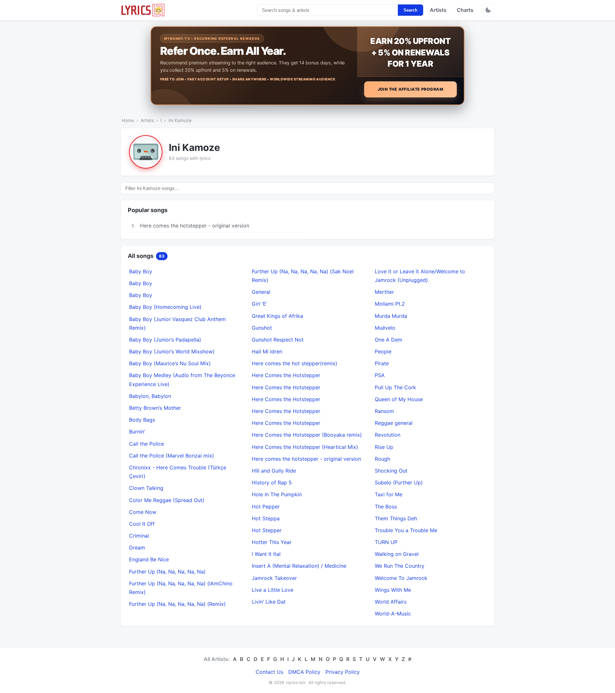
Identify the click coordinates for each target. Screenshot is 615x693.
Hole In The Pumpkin (277, 494)
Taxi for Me (388, 494)
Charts (465, 10)
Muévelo (385, 328)
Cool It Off (142, 524)
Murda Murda (391, 316)
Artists (438, 10)
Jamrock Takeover (274, 578)
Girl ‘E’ (259, 304)
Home (128, 120)
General (261, 292)
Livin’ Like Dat (269, 601)
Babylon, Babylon (150, 396)
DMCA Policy (304, 672)
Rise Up (384, 447)
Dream (137, 547)
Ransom (384, 411)
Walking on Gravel (397, 554)
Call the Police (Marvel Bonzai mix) (171, 455)
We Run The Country (399, 566)
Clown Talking (146, 488)
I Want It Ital (266, 554)
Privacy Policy (342, 672)
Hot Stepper (267, 530)
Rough (382, 459)
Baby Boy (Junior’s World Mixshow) (172, 351)
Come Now (142, 512)
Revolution (387, 435)
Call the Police (146, 444)
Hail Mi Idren (267, 351)
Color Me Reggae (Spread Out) (166, 500)
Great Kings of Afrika (277, 316)
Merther (384, 292)
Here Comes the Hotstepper (286, 375)
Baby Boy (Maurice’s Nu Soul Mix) (170, 363)
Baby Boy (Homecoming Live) (165, 307)
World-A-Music (393, 613)
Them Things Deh (396, 518)
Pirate (382, 363)
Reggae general (394, 423)
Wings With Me (393, 590)
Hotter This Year (271, 542)
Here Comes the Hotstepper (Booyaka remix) (307, 435)
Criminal (139, 535)
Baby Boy (140, 271)
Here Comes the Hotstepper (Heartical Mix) (305, 447)
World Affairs (390, 601)
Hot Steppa (266, 518)
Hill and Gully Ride (274, 470)
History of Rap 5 (272, 482)
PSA (380, 375)
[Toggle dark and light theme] (488, 10)
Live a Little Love (272, 590)
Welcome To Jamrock (401, 578)
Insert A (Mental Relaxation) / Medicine (299, 566)
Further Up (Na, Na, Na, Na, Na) (167, 571)
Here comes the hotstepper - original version (306, 459)
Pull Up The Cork (395, 387)
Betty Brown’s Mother (155, 408)
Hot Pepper (266, 506)
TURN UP (386, 542)
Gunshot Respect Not (278, 339)
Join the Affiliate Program (410, 89)
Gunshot (262, 328)
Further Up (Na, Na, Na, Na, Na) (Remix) (177, 604)
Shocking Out (391, 470)
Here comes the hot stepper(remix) (294, 363)
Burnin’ (137, 431)
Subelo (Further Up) (399, 482)
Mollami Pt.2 (390, 304)
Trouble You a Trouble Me (406, 530)
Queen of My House (399, 399)
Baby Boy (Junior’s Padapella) (165, 339)
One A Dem (388, 339)
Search (410, 10)
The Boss (386, 506)
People (383, 351)
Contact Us (269, 672)
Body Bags (142, 420)
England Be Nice (149, 559)
